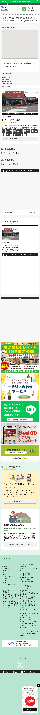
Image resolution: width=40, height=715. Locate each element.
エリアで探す (7, 565)
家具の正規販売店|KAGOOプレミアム (27, 618)
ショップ (9, 558)
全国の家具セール (26, 574)
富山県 (4, 164)
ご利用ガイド (7, 599)
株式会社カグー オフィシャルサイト (29, 614)
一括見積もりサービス (28, 582)
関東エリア (7, 572)
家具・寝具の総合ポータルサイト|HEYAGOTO (29, 598)
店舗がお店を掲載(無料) (11, 605)
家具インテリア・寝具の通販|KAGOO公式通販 (29, 622)
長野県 (14, 164)
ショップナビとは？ (10, 601)
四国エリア (7, 582)
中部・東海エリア (9, 576)
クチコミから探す (26, 578)
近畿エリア (7, 574)
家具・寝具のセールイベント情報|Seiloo (29, 602)
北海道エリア (7, 568)
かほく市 (15, 153)
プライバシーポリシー (10, 597)
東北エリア (7, 570)
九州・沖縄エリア (9, 584)
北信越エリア (7, 578)
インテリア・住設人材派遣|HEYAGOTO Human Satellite (29, 633)
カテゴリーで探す (26, 565)
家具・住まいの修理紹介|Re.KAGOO (28, 626)
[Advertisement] (20, 190)
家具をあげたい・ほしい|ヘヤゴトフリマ (29, 610)
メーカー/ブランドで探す (28, 570)
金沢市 (4, 153)
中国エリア (7, 580)
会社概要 (6, 591)
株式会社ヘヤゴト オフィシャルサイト (29, 594)
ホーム (3, 558)
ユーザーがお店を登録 (10, 603)
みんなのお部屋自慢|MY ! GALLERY (29, 606)
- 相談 (26, 588)
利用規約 (6, 593)
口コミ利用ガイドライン (11, 595)
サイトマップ (7, 607)
